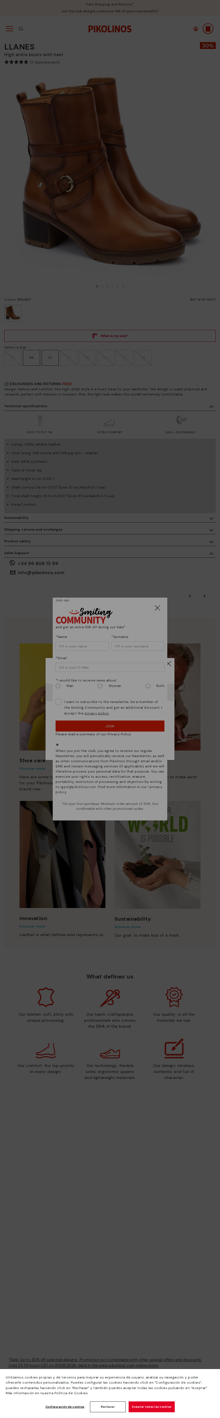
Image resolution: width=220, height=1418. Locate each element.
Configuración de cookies (65, 1407)
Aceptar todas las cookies (152, 1407)
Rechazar (108, 1407)
